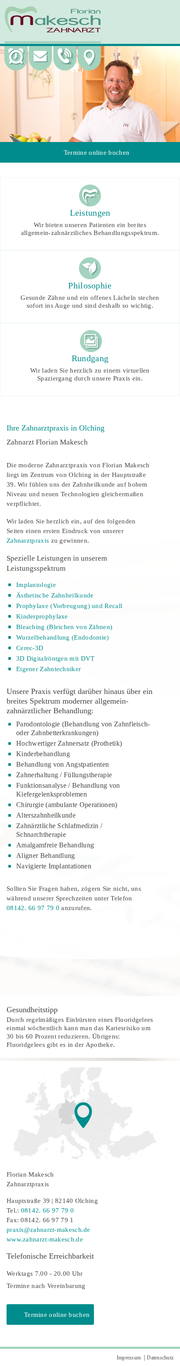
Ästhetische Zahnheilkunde (55, 595)
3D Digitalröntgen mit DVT (55, 658)
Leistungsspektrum (36, 568)
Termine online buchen (96, 152)
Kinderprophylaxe (42, 616)
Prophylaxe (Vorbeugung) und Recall (69, 605)
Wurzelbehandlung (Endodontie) (62, 637)
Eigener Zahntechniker (48, 668)
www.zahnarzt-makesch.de (45, 1239)
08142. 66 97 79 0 (33, 907)
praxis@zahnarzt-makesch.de (48, 1229)
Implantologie (36, 584)
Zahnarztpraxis (28, 540)
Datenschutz (160, 1358)
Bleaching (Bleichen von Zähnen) (64, 626)
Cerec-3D (29, 647)
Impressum (129, 1358)
